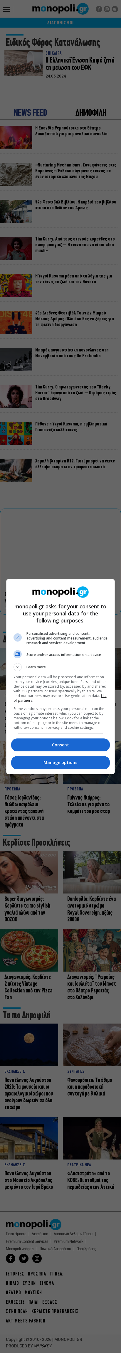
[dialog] (60, 676)
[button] (61, 667)
